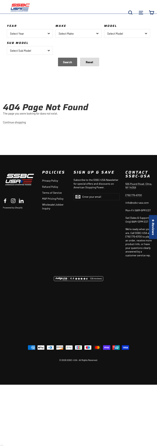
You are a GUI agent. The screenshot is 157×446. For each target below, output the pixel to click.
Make (61, 26)
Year (12, 26)
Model (110, 26)
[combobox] (30, 33)
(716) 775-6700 (133, 195)
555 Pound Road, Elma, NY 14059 (138, 185)
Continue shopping (14, 122)
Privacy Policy (50, 180)
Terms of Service (52, 192)
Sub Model (18, 43)
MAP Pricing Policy (52, 198)
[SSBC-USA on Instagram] (13, 200)
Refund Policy (50, 186)
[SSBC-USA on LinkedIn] (21, 200)
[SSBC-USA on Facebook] (5, 200)
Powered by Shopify (13, 207)
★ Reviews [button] (153, 227)
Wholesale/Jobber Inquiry (53, 206)
